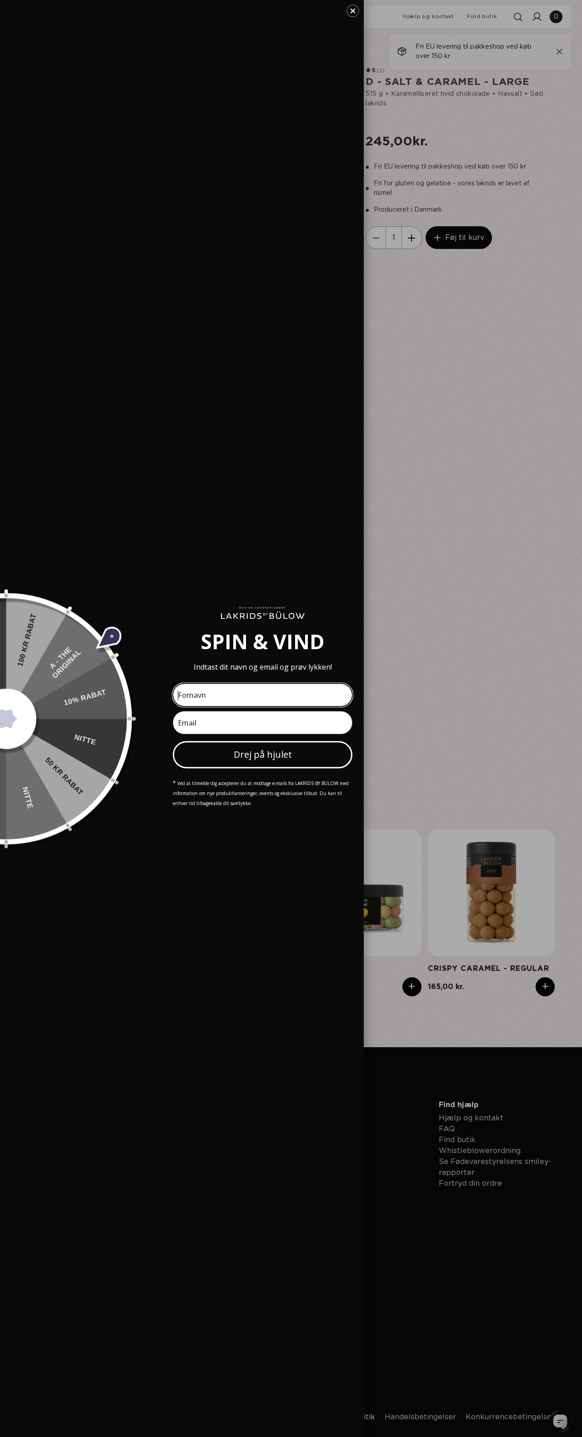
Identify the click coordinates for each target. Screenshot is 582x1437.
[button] (352, 10)
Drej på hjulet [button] (263, 754)
